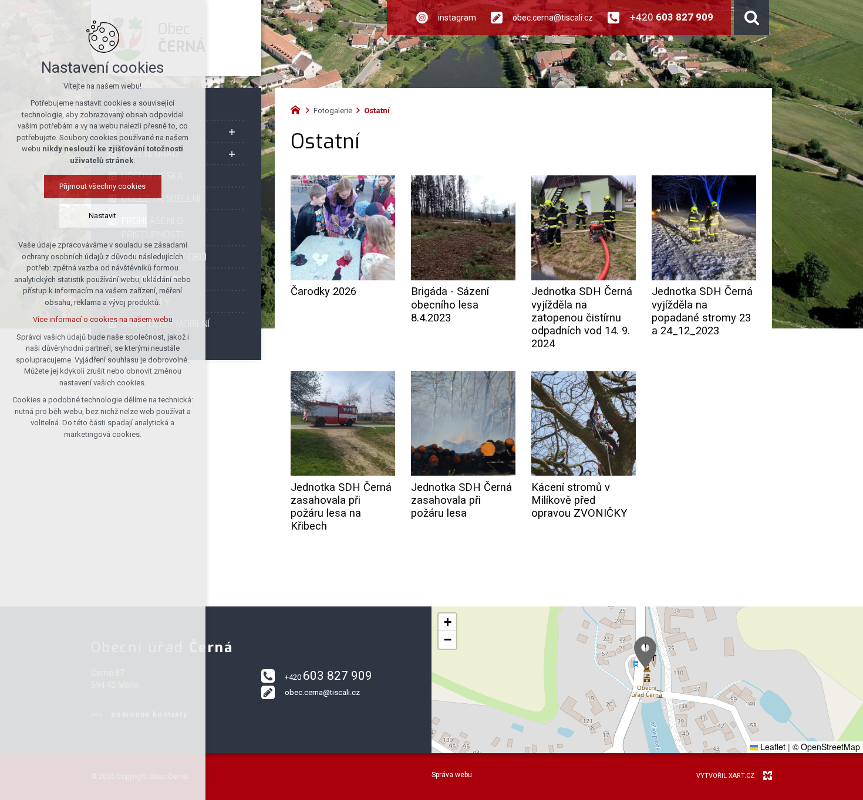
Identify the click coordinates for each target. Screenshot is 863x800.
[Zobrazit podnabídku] (232, 132)
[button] (645, 652)
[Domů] (298, 108)
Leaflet (772, 746)
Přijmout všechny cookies (103, 186)
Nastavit (103, 215)
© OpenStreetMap (826, 746)
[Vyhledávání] (751, 17)
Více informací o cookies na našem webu (103, 319)
